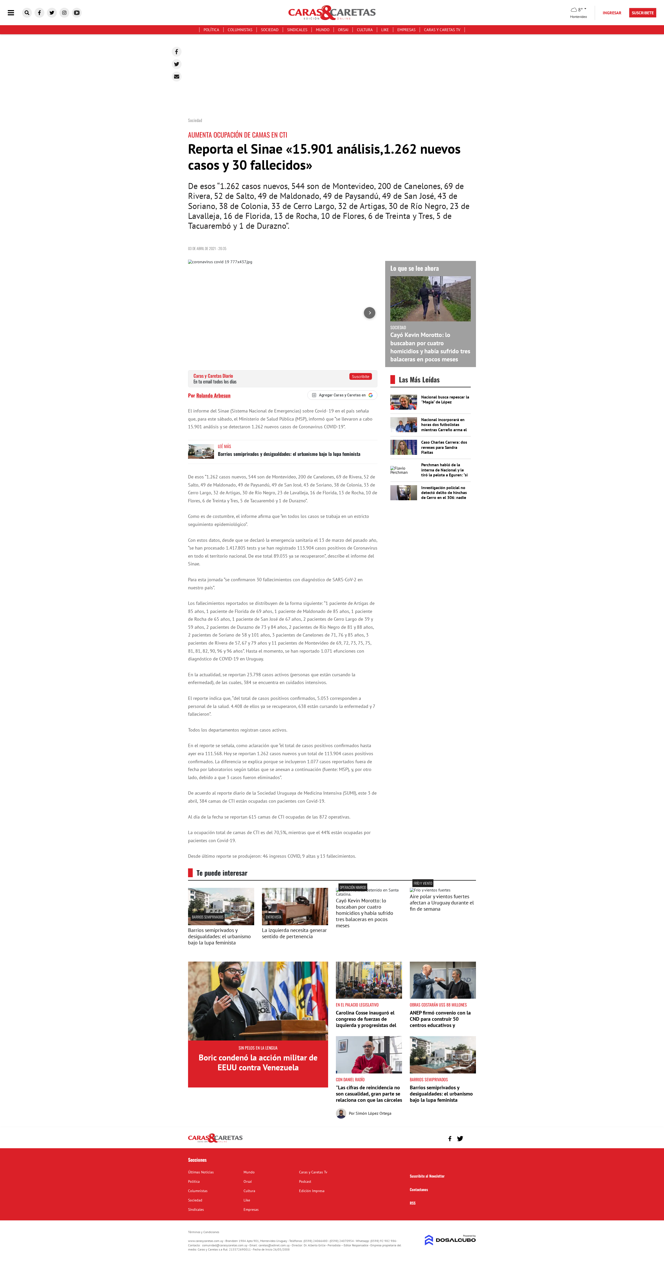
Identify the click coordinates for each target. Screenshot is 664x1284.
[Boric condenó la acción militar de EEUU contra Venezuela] (258, 1001)
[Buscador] (27, 13)
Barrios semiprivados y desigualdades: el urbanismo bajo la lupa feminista (289, 453)
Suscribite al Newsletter (427, 1176)
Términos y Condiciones (203, 1232)
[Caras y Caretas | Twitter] (52, 13)
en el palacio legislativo (357, 1005)
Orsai (343, 30)
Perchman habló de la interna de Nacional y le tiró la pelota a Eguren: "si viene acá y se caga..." (444, 472)
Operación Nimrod (353, 887)
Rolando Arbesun (213, 395)
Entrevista (273, 917)
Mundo (322, 30)
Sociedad (270, 30)
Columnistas (240, 30)
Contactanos (419, 1189)
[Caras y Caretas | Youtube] (77, 13)
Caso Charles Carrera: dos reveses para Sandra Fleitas (444, 447)
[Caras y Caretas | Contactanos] (470, 1138)
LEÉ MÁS (224, 446)
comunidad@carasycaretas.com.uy (224, 1245)
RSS (413, 1203)
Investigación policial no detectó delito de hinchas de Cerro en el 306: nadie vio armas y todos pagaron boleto (445, 497)
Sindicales (297, 30)
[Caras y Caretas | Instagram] (64, 13)
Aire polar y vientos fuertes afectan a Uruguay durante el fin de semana (442, 902)
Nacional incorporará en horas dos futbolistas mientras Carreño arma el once (444, 427)
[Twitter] (177, 64)
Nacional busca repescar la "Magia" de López (445, 399)
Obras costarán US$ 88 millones (438, 1005)
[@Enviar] (177, 77)
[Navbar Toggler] (15, 13)
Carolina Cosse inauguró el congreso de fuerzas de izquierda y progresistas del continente (366, 1022)
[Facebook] (177, 52)
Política (211, 30)
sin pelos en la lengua (258, 1048)
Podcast (305, 1181)
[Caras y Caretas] (215, 1142)
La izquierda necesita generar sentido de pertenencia (294, 933)
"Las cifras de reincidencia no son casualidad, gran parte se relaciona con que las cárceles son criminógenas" (369, 1097)
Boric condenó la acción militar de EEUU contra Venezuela (258, 1062)
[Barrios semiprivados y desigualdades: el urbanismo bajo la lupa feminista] (201, 454)
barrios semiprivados (207, 917)
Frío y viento (423, 883)
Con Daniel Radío (350, 1079)
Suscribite (360, 376)
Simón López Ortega (373, 1113)
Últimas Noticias (201, 1172)
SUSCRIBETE (643, 12)
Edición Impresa (311, 1190)
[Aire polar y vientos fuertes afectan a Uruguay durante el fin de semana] (430, 890)
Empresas (406, 30)
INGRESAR (612, 12)
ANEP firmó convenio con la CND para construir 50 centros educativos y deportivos (440, 1022)
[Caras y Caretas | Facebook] (39, 13)
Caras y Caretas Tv (442, 30)
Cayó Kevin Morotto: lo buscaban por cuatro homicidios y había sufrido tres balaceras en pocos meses (430, 347)
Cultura (365, 30)
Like (385, 30)
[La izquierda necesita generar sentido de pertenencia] (295, 923)
